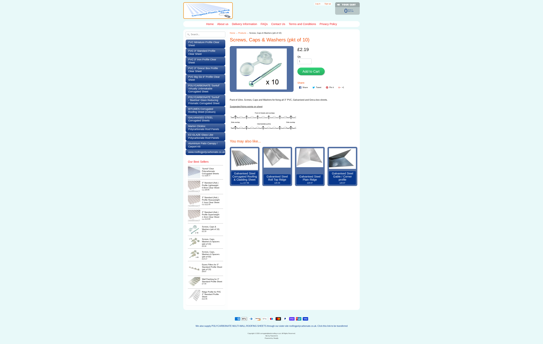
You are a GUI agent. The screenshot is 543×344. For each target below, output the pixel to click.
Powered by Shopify (271, 338)
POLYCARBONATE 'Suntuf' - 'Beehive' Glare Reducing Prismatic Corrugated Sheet (203, 100)
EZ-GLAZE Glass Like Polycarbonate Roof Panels (203, 136)
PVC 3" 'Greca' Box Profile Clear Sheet (203, 70)
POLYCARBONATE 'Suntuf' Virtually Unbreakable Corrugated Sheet (203, 88)
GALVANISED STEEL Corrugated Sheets (200, 119)
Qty (299, 57)
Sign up (328, 4)
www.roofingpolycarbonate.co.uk (206, 152)
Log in (317, 4)
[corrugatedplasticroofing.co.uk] (208, 10)
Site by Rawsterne (271, 336)
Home (210, 24)
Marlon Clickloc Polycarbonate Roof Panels (203, 128)
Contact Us (278, 24)
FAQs (264, 24)
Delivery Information (244, 24)
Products (242, 33)
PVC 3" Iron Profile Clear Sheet (202, 61)
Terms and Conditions (302, 24)
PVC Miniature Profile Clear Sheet (203, 44)
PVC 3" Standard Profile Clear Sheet (201, 52)
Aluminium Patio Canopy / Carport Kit (202, 145)
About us (222, 24)
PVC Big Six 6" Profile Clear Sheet (204, 78)
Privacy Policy (328, 24)
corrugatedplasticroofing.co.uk (270, 333)
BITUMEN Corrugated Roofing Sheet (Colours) (202, 110)
